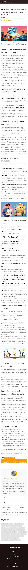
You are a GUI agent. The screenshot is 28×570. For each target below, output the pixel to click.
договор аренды (6, 537)
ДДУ (10, 533)
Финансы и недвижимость (20, 44)
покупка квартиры (19, 529)
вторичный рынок (19, 523)
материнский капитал (7, 523)
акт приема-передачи (18, 535)
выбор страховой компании (8, 460)
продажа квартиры (20, 527)
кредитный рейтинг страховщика (19, 462)
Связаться (14, 563)
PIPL (14, 561)
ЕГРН (19, 525)
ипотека (4, 533)
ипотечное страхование (21, 460)
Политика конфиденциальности (14, 558)
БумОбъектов (6, 2)
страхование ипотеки (9, 457)
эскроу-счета (16, 539)
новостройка (13, 531)
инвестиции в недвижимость (9, 525)
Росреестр (5, 531)
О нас (14, 554)
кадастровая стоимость (20, 533)
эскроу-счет (15, 537)
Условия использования (14, 556)
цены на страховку (6, 462)
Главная (3, 17)
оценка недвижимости (7, 529)
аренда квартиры (6, 535)
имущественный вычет (7, 527)
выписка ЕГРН (22, 531)
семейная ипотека (6, 539)
